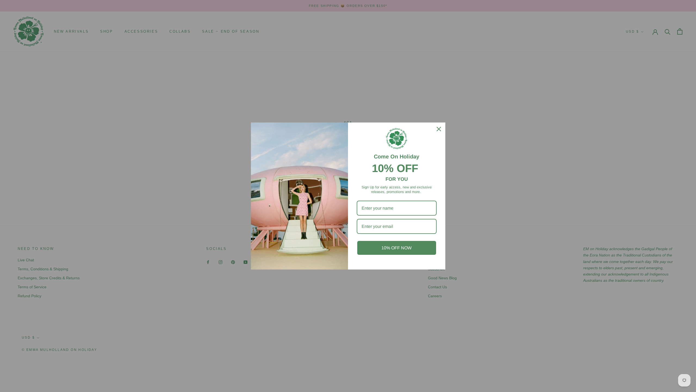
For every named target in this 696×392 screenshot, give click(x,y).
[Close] (438, 129)
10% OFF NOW (396, 248)
